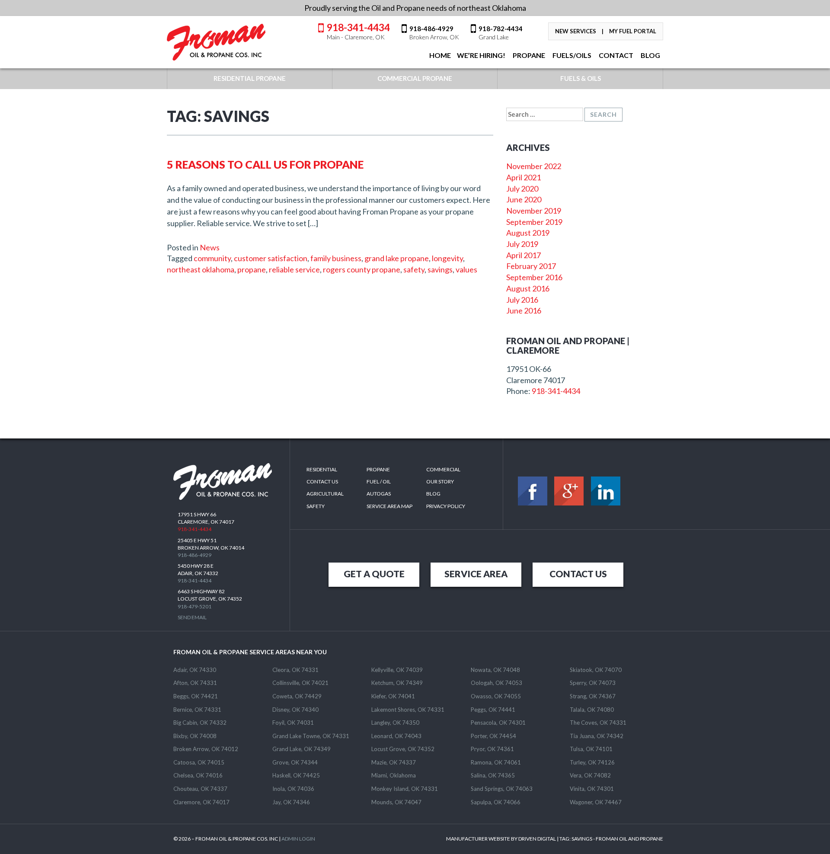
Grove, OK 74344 (295, 762)
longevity (447, 258)
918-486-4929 (434, 32)
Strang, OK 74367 (593, 696)
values (466, 269)
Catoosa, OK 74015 (198, 762)
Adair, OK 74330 (194, 669)
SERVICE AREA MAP (389, 506)
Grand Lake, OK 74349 (301, 748)
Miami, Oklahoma (393, 775)
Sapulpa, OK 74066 (495, 802)
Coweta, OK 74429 (297, 696)
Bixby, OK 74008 (195, 735)
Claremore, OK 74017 (201, 802)
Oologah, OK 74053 (496, 682)
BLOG (649, 55)
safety (414, 269)
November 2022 (533, 166)
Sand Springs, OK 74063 (502, 788)
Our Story (440, 481)
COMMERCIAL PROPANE (414, 78)
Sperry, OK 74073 (593, 682)
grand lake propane (396, 258)
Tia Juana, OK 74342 (596, 735)
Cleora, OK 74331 (295, 669)
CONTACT (615, 55)
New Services (575, 31)
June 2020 (523, 199)
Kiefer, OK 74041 (393, 696)
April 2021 (523, 177)
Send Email (192, 617)
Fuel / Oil (379, 481)
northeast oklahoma (200, 269)
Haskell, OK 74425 (296, 775)
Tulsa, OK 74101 (591, 748)
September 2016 (534, 277)
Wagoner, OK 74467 (596, 802)
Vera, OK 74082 (590, 775)
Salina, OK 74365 (493, 775)
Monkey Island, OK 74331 (404, 788)
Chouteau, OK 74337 (200, 788)
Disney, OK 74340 (295, 709)
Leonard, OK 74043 (396, 735)
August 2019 (527, 232)
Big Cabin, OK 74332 (200, 722)
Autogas (379, 493)
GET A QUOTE (374, 573)
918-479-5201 (194, 606)
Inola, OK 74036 (293, 788)
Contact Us (322, 481)
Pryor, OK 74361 (492, 748)
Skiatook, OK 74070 (596, 669)
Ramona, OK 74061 (496, 762)
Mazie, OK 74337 (393, 762)
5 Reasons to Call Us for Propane (265, 164)
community (212, 258)
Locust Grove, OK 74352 (402, 748)
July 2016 (522, 299)
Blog (433, 493)
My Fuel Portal (632, 31)
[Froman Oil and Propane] (216, 42)
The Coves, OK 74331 (598, 722)
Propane (528, 55)
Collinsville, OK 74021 (300, 682)
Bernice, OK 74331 (197, 709)
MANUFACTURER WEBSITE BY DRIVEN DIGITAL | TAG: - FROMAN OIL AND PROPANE (554, 838)
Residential (321, 469)
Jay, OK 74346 (291, 802)
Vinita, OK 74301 (592, 788)
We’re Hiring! (481, 55)
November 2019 (533, 210)
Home (439, 55)
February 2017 (531, 266)
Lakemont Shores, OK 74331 (407, 709)
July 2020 (522, 188)
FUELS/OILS (571, 55)
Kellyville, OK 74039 (397, 669)
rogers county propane (361, 269)
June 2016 (523, 310)
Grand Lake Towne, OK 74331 (310, 735)
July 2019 (522, 244)
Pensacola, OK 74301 (498, 722)
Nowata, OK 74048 (495, 669)
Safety (315, 506)
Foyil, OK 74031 (293, 722)
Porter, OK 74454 (493, 735)
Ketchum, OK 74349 (397, 682)
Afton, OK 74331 (195, 682)
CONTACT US (578, 573)
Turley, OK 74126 (592, 762)
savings (440, 269)
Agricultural (325, 493)
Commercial (443, 469)
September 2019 (534, 222)
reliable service (294, 269)
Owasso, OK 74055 (496, 696)
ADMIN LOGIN (298, 838)
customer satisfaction (270, 258)
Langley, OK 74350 (395, 722)
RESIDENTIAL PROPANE (250, 78)
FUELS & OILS (580, 78)
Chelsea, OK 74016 (198, 775)
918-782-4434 (501, 32)
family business (335, 258)
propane (251, 269)
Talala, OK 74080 (592, 709)
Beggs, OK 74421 (195, 696)
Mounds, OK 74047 (396, 802)
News (210, 247)
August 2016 (527, 288)
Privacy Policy (445, 506)
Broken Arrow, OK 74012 (205, 748)
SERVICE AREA (476, 573)
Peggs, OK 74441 (493, 709)
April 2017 (523, 255)
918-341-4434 (358, 30)
